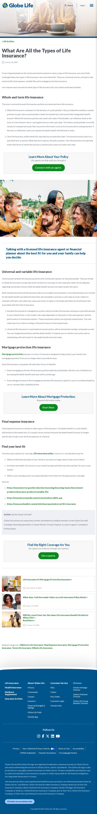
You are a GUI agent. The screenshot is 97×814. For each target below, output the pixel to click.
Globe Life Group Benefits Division (80, 702)
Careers (31, 696)
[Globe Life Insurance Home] (18, 5)
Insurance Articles (14, 699)
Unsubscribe (56, 705)
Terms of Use (64, 748)
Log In (82, 5)
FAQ (52, 687)
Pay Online (55, 696)
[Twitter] (47, 736)
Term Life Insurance (21, 648)
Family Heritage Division (80, 688)
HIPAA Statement (28, 753)
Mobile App (33, 717)
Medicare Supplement (11, 693)
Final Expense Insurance (55, 645)
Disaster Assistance (47, 753)
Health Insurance (13, 687)
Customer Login (57, 701)
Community (33, 692)
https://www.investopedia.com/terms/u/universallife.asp (34, 498)
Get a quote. (48, 555)
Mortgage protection (12, 354)
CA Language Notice (68, 753)
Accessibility (78, 748)
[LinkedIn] (52, 736)
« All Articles (8, 41)
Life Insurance (12, 683)
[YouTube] (58, 736)
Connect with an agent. (48, 167)
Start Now (48, 407)
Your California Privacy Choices (36, 748)
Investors (32, 701)
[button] (91, 5)
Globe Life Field (34, 712)
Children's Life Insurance (31, 645)
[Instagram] (38, 736)
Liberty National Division (80, 695)
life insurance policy (43, 453)
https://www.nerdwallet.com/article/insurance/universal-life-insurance (41, 504)
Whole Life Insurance (42, 648)
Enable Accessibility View (20, 801)
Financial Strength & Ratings (36, 706)
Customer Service (59, 683)
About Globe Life (36, 683)
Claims (53, 692)
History (31, 687)
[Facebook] (43, 736)
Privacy (16, 748)
